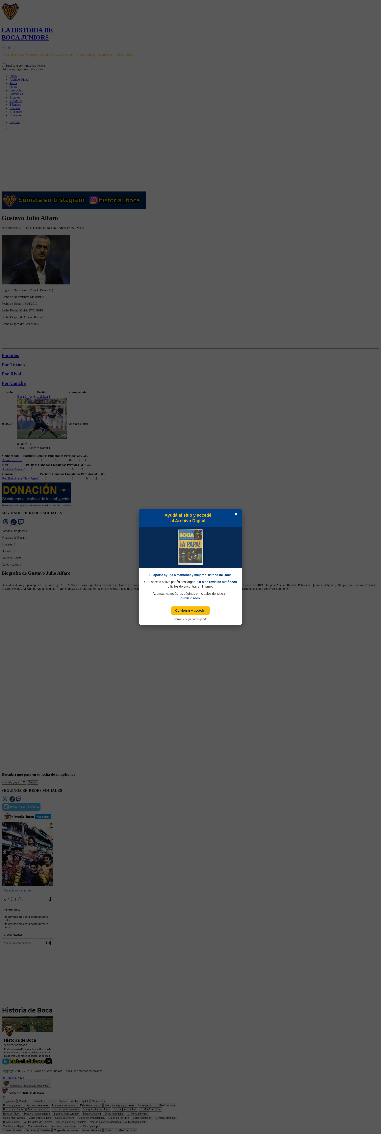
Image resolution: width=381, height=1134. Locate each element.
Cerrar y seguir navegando (190, 619)
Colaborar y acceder (190, 610)
